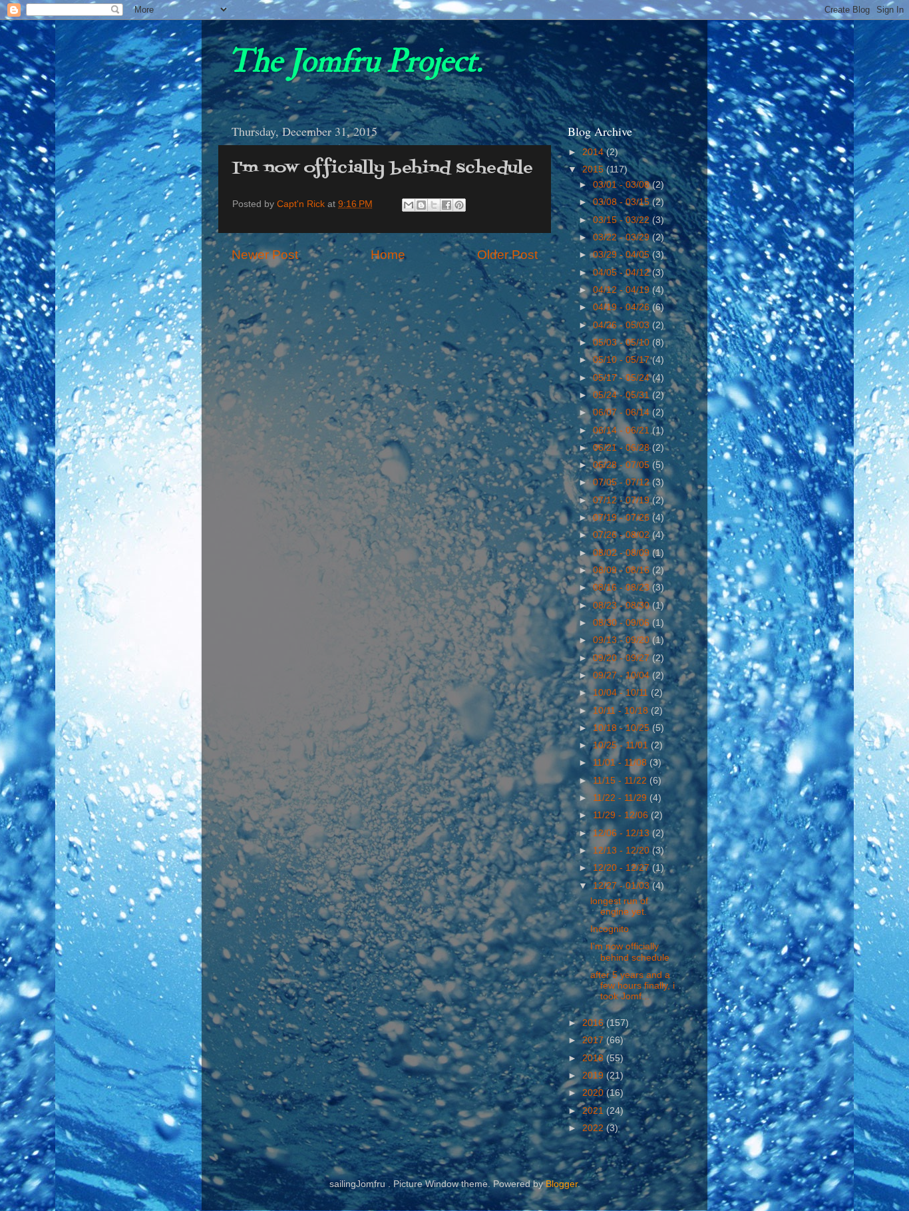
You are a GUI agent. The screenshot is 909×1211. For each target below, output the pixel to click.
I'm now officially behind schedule (629, 951)
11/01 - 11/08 (621, 763)
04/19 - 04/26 (622, 307)
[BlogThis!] (421, 205)
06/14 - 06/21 (622, 430)
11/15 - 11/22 (621, 781)
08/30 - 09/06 (622, 623)
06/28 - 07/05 (622, 465)
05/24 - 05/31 (622, 395)
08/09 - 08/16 (622, 570)
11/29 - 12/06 (622, 815)
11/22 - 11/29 (621, 798)
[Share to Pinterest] (459, 205)
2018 (594, 1058)
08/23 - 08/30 (622, 605)
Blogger (562, 1184)
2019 (594, 1076)
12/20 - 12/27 (622, 868)
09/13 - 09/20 (622, 640)
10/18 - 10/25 (622, 728)
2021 (594, 1111)
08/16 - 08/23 (622, 588)
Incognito (609, 929)
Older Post (507, 255)
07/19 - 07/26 (622, 518)
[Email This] (408, 205)
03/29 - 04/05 (622, 255)
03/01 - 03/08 (622, 185)
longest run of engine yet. (619, 906)
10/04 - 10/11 (622, 693)
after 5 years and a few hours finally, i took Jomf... (632, 985)
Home (388, 255)
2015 (594, 169)
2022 (594, 1128)
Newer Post (265, 255)
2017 (594, 1040)
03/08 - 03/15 (622, 202)
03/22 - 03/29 (622, 237)
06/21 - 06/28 (622, 448)
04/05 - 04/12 (622, 273)
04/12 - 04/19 (622, 290)
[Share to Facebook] (446, 205)
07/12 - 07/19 (622, 500)
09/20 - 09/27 (622, 658)
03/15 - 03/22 (622, 220)
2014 (594, 152)
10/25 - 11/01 (622, 745)
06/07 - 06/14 (622, 412)
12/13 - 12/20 (622, 850)
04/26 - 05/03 (622, 325)
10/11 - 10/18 (622, 711)
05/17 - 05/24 (622, 378)
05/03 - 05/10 (622, 343)
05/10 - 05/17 (622, 360)
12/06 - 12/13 (622, 833)
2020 (594, 1093)
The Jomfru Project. (355, 61)
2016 (594, 1023)
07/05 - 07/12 (622, 482)
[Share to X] (434, 205)
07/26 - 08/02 (622, 535)
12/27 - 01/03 (622, 886)
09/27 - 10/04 (622, 675)
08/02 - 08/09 (622, 553)
